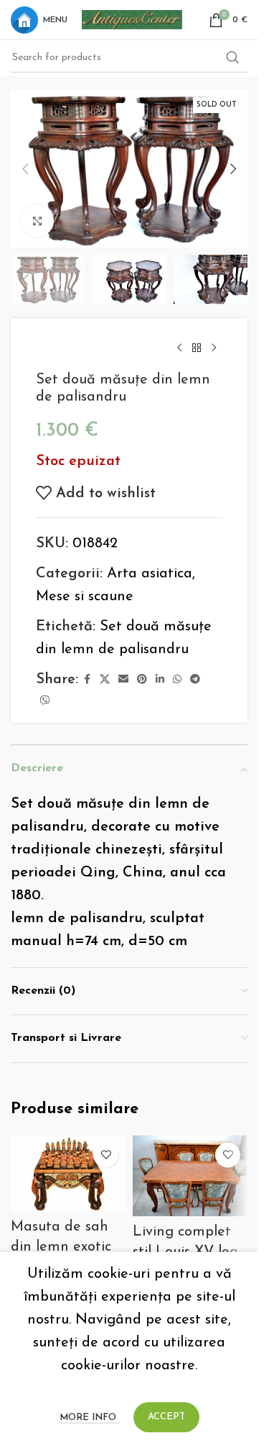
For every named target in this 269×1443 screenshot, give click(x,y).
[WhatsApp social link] (177, 680)
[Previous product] (179, 348)
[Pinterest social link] (142, 680)
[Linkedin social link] (160, 680)
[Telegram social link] (195, 680)
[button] (25, 169)
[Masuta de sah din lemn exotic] (68, 1173)
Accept (166, 1417)
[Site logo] (132, 18)
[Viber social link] (45, 701)
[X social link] (104, 680)
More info (89, 1417)
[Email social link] (123, 680)
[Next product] (213, 348)
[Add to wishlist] (105, 1155)
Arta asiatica (149, 574)
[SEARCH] (232, 58)
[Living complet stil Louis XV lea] (190, 1176)
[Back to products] (196, 348)
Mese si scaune (84, 597)
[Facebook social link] (86, 680)
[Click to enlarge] (38, 221)
